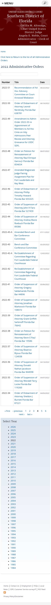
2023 (13, 437)
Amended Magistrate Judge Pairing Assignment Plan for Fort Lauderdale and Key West (24, 176)
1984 (13, 568)
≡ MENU (7, 3)
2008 (13, 487)
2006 (13, 494)
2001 (13, 510)
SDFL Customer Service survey (23, 589)
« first (7, 410)
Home (3, 51)
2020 (13, 447)
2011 (13, 477)
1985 (13, 564)
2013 (13, 470)
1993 (13, 537)
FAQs (36, 586)
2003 (13, 504)
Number (6, 82)
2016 (13, 460)
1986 (13, 561)
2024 (13, 433)
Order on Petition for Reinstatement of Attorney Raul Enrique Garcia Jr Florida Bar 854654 (25, 158)
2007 (13, 490)
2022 (13, 440)
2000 (13, 514)
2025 (13, 430)
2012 (13, 473)
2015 (13, 463)
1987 (13, 557)
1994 (13, 534)
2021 (13, 443)
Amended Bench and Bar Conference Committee (24, 235)
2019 (13, 450)
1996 (13, 527)
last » (29, 414)
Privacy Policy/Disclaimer (13, 596)
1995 (13, 531)
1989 (13, 551)
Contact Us (15, 586)
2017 (13, 457)
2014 (13, 467)
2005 (13, 497)
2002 (13, 507)
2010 (13, 480)
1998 (13, 520)
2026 (13, 426)
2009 (13, 484)
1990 (13, 547)
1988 (13, 554)
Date (42, 82)
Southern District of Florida (25, 19)
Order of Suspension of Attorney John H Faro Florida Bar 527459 (25, 207)
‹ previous (18, 410)
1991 (13, 544)
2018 (13, 453)
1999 (13, 517)
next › (22, 414)
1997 (13, 524)
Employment (26, 586)
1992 (13, 541)
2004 (13, 500)
